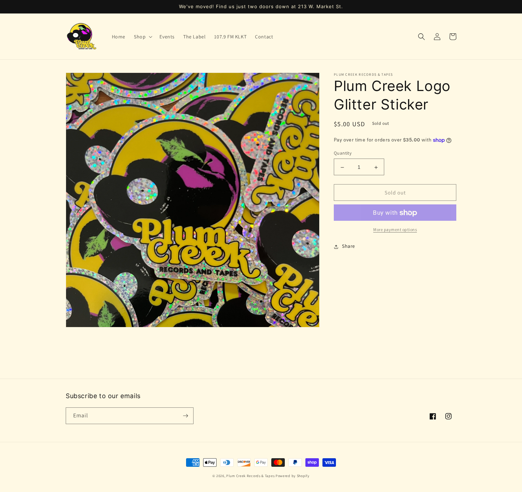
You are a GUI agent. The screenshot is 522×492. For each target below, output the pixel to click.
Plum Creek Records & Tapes (250, 476)
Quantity (343, 153)
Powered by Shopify (293, 476)
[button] (142, 36)
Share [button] (348, 246)
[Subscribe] (185, 415)
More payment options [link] (395, 229)
